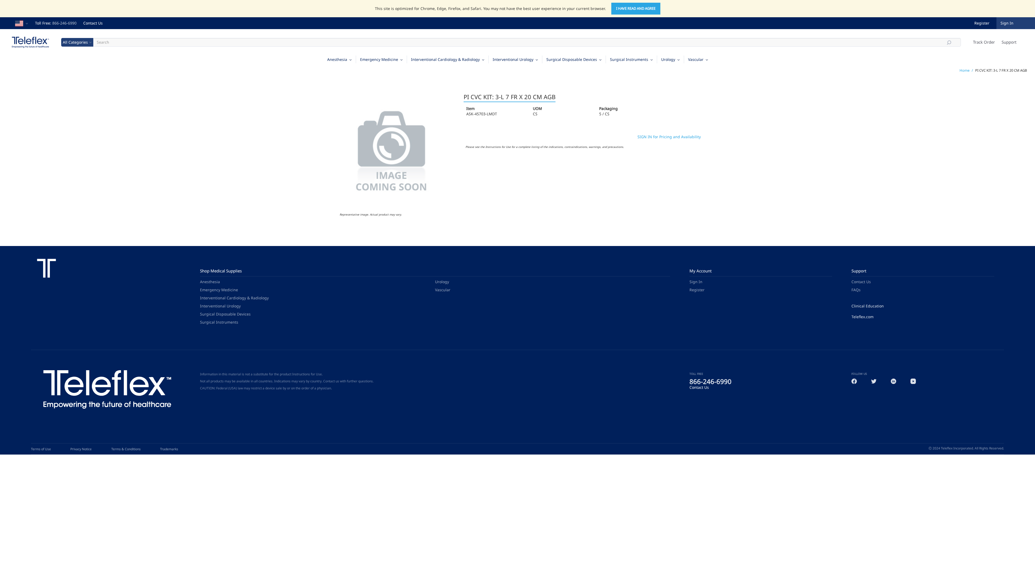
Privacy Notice (81, 449)
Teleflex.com (862, 316)
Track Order (984, 42)
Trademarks (169, 449)
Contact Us (93, 23)
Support (1009, 42)
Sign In (695, 281)
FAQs (856, 289)
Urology (668, 59)
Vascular (695, 59)
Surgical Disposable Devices (571, 59)
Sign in (1006, 23)
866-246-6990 (64, 23)
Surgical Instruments (629, 59)
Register (981, 23)
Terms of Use (41, 449)
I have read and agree (636, 8)
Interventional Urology (513, 59)
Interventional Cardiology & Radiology (445, 59)
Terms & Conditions (126, 449)
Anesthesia (337, 59)
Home (965, 70)
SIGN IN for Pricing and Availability (669, 136)
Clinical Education (867, 306)
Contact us (331, 381)
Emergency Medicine (379, 59)
